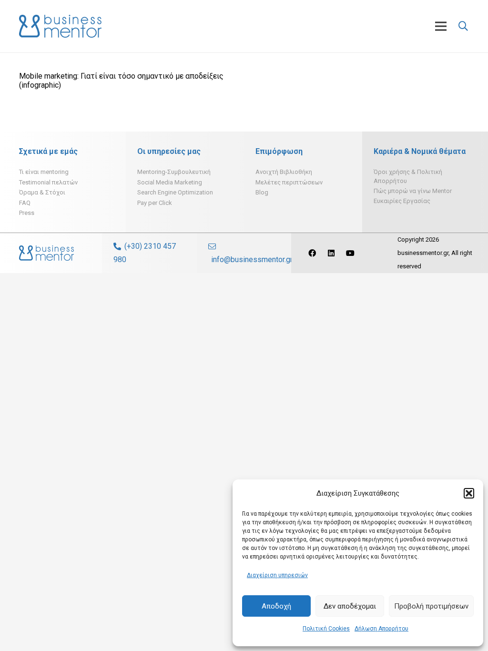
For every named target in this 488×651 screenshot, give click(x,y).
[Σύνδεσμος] (60, 26)
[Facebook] (312, 253)
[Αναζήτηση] (463, 26)
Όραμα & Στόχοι (42, 192)
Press (26, 212)
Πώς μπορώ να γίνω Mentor (413, 190)
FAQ (24, 202)
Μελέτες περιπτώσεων (289, 182)
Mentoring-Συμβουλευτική (174, 171)
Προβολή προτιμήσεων (431, 606)
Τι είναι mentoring (44, 171)
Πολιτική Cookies (326, 628)
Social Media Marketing (169, 182)
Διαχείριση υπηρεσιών (277, 575)
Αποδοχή (276, 606)
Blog (261, 192)
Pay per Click (154, 202)
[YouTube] (350, 253)
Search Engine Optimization (175, 192)
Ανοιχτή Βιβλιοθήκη (283, 171)
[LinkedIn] (331, 253)
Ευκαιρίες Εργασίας (402, 200)
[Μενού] (441, 26)
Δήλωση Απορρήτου (381, 628)
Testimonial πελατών (48, 182)
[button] (469, 493)
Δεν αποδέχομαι (350, 606)
